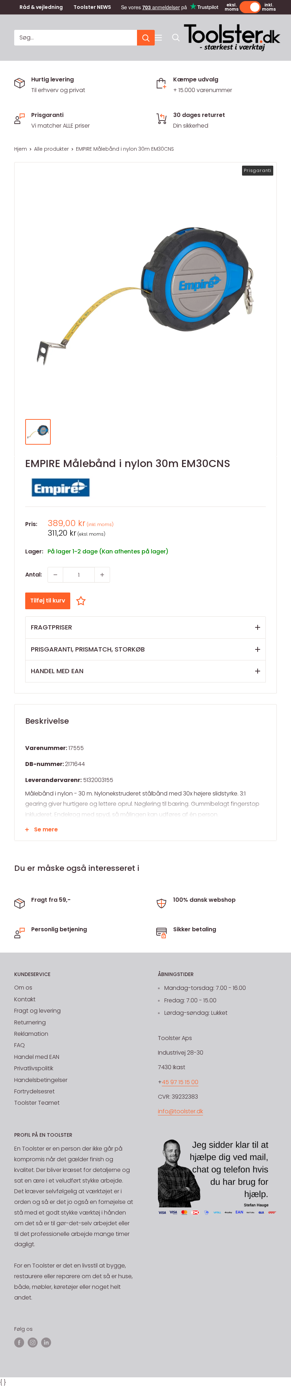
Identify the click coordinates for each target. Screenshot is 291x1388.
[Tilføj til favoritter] (83, 601)
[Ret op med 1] (102, 574)
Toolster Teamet (37, 1103)
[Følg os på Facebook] (19, 1342)
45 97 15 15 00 (180, 1082)
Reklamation (31, 1034)
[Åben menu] (158, 38)
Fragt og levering (37, 1011)
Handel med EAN (36, 1057)
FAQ (19, 1045)
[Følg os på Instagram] (33, 1342)
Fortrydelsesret (34, 1091)
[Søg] (146, 37)
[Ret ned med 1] (55, 574)
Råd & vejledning (41, 7)
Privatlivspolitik (33, 1068)
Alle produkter (51, 148)
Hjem (20, 148)
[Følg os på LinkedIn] (46, 1342)
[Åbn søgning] (176, 38)
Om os (23, 988)
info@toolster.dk (180, 1111)
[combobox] (75, 37)
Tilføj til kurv (47, 600)
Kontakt (24, 999)
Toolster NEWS (92, 7)
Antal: (33, 574)
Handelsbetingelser (40, 1080)
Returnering (30, 1022)
